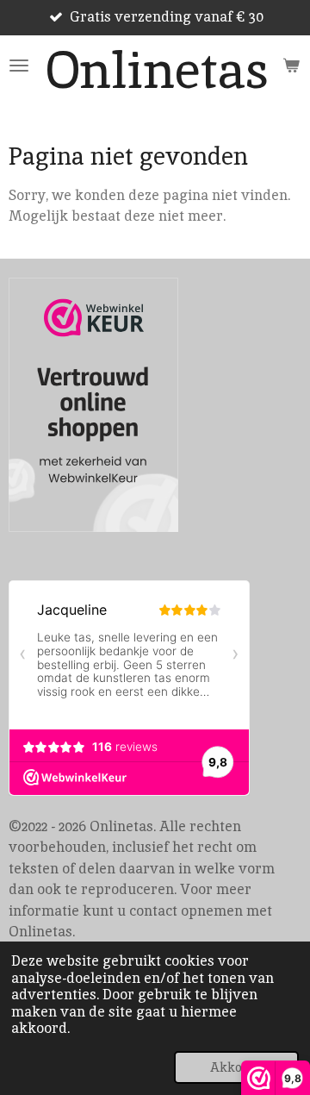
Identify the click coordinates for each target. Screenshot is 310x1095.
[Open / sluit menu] (19, 65)
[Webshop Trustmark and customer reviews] (93, 408)
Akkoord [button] (236, 1067)
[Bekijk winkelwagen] (291, 65)
